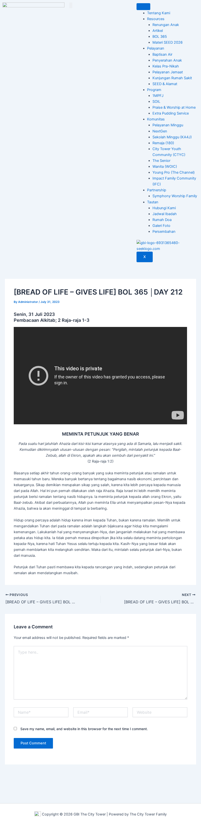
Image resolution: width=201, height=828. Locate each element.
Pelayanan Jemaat (167, 72)
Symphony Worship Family (174, 196)
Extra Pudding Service (170, 113)
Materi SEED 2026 (167, 42)
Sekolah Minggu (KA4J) (172, 137)
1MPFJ (157, 95)
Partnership (156, 190)
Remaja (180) (163, 143)
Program (154, 90)
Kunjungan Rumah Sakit (172, 78)
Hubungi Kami (164, 208)
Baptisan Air (162, 54)
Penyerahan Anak (167, 60)
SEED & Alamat (164, 84)
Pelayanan (155, 48)
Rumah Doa (162, 220)
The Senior (161, 160)
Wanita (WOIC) (164, 166)
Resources (155, 19)
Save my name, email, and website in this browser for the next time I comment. (84, 729)
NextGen (159, 131)
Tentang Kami (158, 13)
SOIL (156, 101)
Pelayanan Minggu (167, 125)
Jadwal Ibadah (164, 214)
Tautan (152, 202)
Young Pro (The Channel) (173, 172)
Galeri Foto (161, 225)
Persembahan (164, 231)
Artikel (157, 30)
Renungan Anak (165, 25)
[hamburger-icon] (143, 6)
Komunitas (156, 119)
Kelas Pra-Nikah (165, 66)
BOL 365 (159, 36)
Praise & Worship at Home (174, 107)
